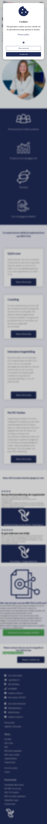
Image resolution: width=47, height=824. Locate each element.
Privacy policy (23, 34)
